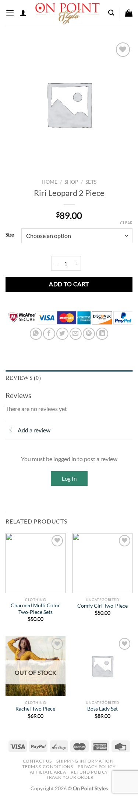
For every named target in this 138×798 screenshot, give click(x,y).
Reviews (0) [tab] (23, 377)
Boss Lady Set (102, 709)
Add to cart (69, 283)
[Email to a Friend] (76, 334)
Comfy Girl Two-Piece (102, 606)
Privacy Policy (97, 766)
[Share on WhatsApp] (36, 334)
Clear (126, 222)
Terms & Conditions (47, 766)
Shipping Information (84, 761)
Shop (71, 182)
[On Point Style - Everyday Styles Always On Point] (67, 13)
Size (10, 235)
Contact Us (37, 761)
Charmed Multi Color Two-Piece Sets (35, 608)
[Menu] (10, 13)
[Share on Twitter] (62, 334)
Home (49, 182)
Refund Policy (89, 772)
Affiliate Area (48, 772)
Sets (90, 182)
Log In (69, 478)
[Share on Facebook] (49, 334)
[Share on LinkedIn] (102, 334)
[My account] (23, 13)
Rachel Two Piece (35, 709)
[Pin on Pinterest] (89, 334)
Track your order (70, 777)
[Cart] (128, 13)
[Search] (111, 13)
